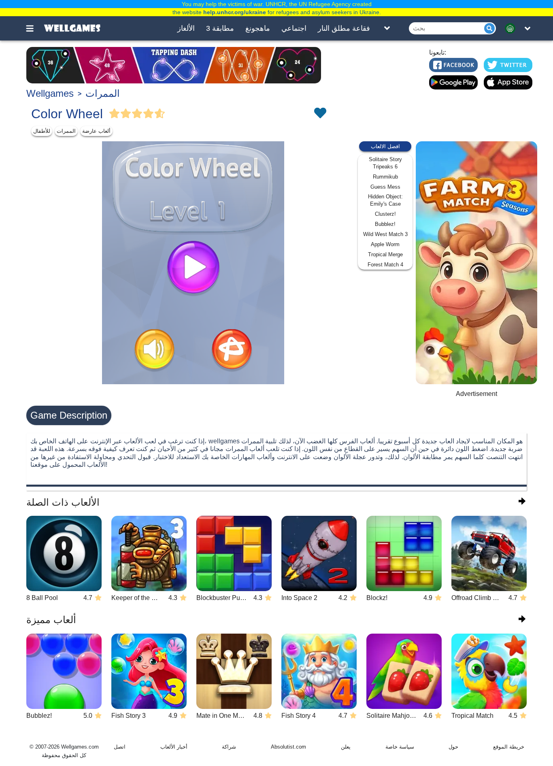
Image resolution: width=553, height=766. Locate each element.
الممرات (102, 93)
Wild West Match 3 (385, 234)
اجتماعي (293, 28)
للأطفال (41, 131)
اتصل (119, 747)
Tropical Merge (385, 254)
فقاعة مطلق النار (344, 28)
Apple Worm (385, 244)
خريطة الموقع (508, 747)
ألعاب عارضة (96, 131)
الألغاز (186, 28)
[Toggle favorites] (320, 114)
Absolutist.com (288, 747)
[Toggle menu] (34, 28)
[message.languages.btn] (512, 28)
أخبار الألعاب (173, 747)
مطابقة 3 (220, 28)
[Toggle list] (387, 28)
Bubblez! (385, 224)
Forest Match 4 (385, 265)
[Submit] (489, 28)
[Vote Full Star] (114, 113)
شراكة (229, 747)
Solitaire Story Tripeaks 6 (385, 163)
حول (453, 747)
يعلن (346, 747)
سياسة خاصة (399, 747)
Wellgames (50, 93)
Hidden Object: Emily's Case (385, 200)
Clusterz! (385, 214)
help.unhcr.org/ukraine (234, 12)
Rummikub (385, 177)
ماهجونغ (257, 28)
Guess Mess (385, 187)
